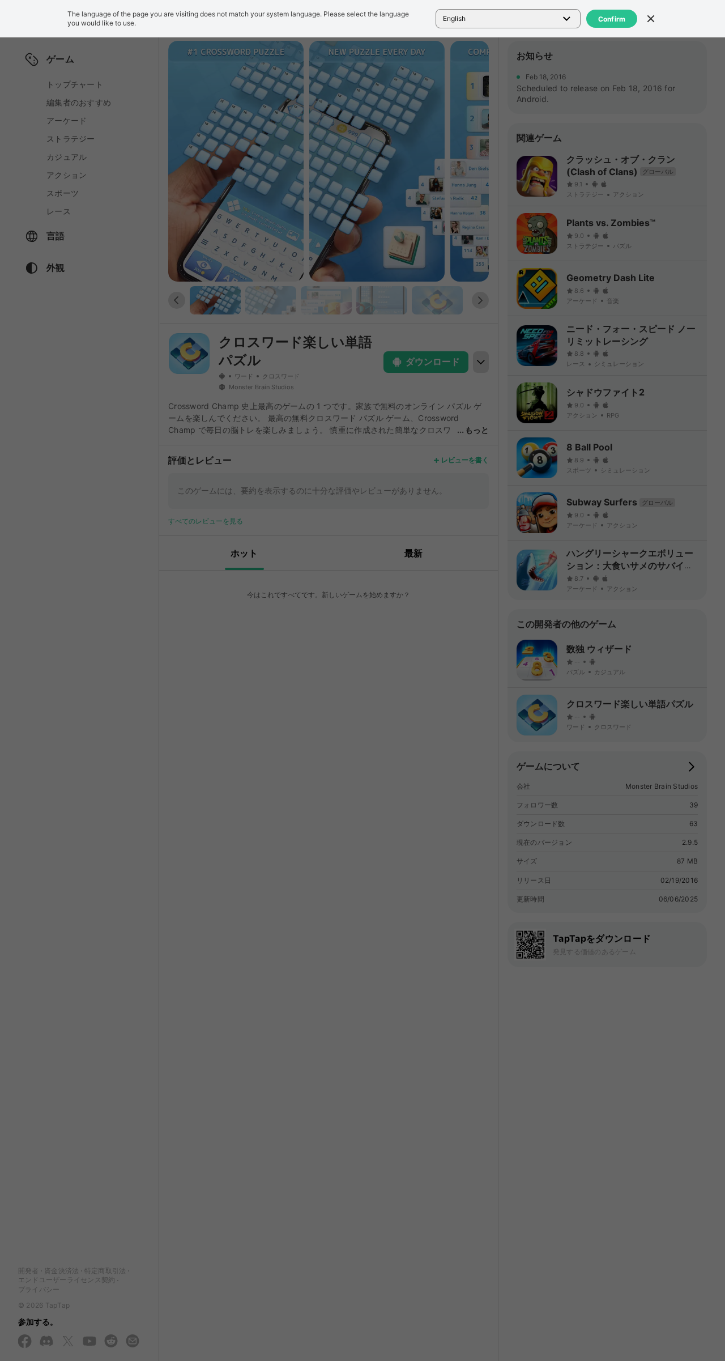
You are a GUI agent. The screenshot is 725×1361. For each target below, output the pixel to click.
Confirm (612, 19)
